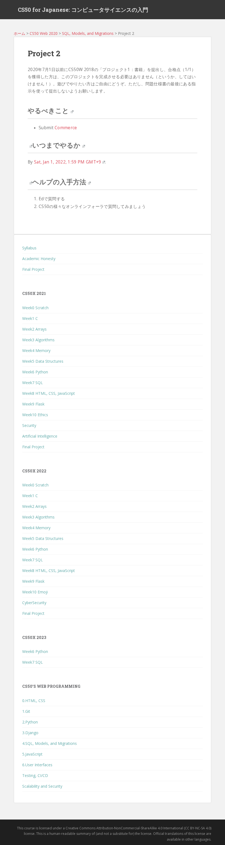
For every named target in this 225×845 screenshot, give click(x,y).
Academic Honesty (38, 258)
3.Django (30, 732)
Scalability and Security (42, 786)
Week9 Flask (33, 404)
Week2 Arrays (34, 329)
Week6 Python (35, 371)
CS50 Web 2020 (44, 33)
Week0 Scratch (35, 307)
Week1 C (30, 318)
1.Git (26, 711)
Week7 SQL (32, 382)
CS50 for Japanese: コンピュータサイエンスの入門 (83, 9)
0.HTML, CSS (33, 700)
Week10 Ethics (35, 414)
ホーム (19, 33)
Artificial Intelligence (39, 436)
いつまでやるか (56, 145)
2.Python (30, 722)
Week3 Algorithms (38, 339)
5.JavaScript (32, 754)
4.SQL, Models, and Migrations (49, 743)
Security (29, 425)
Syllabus (29, 247)
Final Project (33, 269)
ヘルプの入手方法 (59, 182)
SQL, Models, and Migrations (88, 33)
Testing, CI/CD (35, 775)
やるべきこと (48, 110)
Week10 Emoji (35, 592)
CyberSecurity (34, 602)
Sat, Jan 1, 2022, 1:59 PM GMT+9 (67, 162)
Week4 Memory (36, 350)
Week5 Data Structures (42, 361)
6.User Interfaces (37, 764)
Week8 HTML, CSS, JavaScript (48, 393)
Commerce (66, 128)
